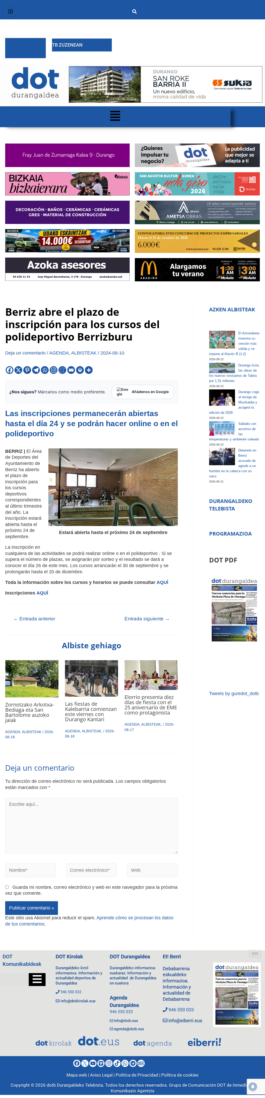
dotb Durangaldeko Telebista (75, 1085)
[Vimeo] (101, 1063)
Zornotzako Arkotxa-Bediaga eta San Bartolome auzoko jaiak (29, 712)
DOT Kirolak (69, 956)
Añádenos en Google (150, 391)
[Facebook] (9, 370)
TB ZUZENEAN (67, 45)
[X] (18, 370)
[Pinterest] (27, 370)
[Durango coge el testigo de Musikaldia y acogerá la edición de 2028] (222, 397)
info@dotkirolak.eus (78, 1001)
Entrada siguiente (147, 618)
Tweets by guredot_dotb (234, 693)
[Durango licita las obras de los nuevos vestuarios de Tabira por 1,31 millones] (222, 368)
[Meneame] (62, 370)
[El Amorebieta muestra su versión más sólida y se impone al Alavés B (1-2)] (222, 340)
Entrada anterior (34, 618)
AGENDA (59, 353)
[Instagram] (53, 370)
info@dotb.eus (126, 1021)
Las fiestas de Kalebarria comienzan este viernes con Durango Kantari (91, 711)
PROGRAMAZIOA (230, 533)
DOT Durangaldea (130, 956)
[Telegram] (36, 370)
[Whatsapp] (45, 370)
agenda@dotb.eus (129, 1029)
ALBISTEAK (84, 353)
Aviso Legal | (103, 1075)
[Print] (80, 370)
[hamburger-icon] (10, 12)
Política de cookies (179, 1075)
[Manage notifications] (253, 1086)
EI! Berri (172, 956)
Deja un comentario (25, 353)
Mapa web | (78, 1075)
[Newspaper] (141, 1063)
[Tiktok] (117, 1063)
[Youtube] (93, 1063)
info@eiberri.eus (185, 1020)
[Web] (152, 871)
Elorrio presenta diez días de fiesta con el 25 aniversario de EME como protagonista (150, 705)
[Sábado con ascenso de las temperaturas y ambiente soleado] (222, 428)
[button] (115, 116)
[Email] (71, 370)
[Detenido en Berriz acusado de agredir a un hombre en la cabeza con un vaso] (222, 456)
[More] (89, 370)
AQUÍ (162, 582)
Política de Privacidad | (138, 1075)
